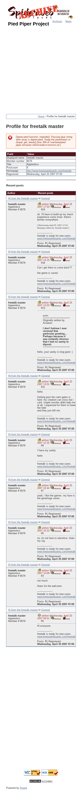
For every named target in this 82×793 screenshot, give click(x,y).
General (45, 198)
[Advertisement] (41, 68)
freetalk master (17, 204)
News (68, 21)
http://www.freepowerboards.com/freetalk (49, 171)
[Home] (41, 12)
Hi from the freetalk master (23, 198)
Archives (57, 21)
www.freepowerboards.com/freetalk (56, 238)
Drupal (23, 788)
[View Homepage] (66, 206)
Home (41, 116)
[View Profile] (55, 206)
